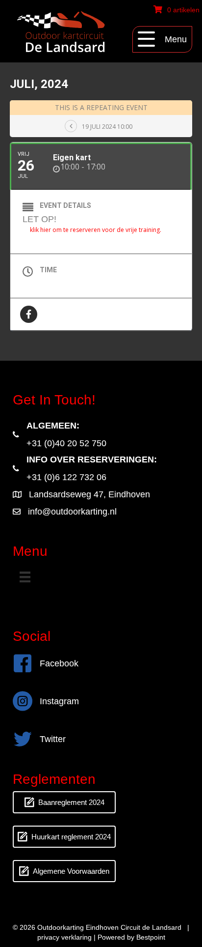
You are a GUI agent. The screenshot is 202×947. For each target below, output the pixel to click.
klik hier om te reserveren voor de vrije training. (95, 230)
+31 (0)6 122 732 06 (66, 477)
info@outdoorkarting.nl (72, 512)
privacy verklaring (64, 937)
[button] (162, 39)
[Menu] (25, 577)
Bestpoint (150, 937)
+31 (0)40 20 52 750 (66, 443)
